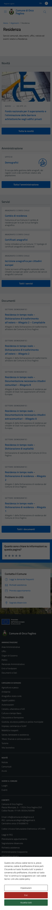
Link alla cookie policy (20, 879)
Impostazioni (26, 887)
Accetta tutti (26, 902)
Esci (26, 895)
